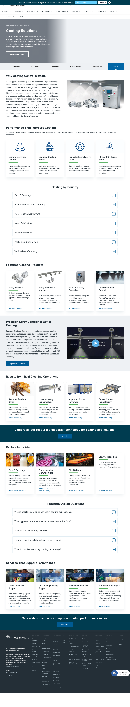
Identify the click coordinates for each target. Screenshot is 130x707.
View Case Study (15, 418)
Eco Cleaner (46, 11)
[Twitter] (11, 643)
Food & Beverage (46, 648)
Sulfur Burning (57, 686)
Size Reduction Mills (74, 659)
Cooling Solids (56, 652)
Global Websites (110, 654)
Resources (87, 11)
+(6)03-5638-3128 (12, 672)
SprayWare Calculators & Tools (98, 651)
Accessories (35, 667)
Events (108, 648)
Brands (34, 670)
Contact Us (65, 625)
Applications (31, 11)
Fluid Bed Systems (74, 646)
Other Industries (46, 684)
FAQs (115, 66)
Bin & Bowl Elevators (74, 638)
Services (75, 11)
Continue (102, 3)
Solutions (55, 66)
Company (100, 11)
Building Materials (46, 657)
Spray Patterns (99, 662)
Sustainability (110, 645)
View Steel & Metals (76, 491)
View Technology (106, 308)
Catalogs (97, 643)
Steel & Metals (45, 651)
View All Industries (106, 491)
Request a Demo (86, 642)
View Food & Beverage (18, 491)
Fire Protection (56, 671)
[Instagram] (21, 643)
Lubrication (56, 677)
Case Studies (75, 66)
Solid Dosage (61, 11)
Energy (43, 665)
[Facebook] (18, 643)
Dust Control (56, 668)
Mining (43, 668)
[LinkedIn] (14, 643)
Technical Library (100, 646)
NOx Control (56, 680)
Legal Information (11, 676)
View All (65, 436)
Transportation (45, 681)
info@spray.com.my (12, 666)
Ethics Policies (109, 642)
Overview (16, 66)
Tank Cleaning (36, 646)
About (107, 638)
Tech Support (85, 668)
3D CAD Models (99, 656)
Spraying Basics (99, 659)
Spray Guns (35, 659)
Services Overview (86, 638)
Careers (108, 651)
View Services (14, 606)
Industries (17, 11)
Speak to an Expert (17, 54)
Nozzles (34, 643)
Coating (55, 660)
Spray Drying (56, 683)
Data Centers (45, 654)
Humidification (56, 674)
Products (5, 11)
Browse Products (15, 308)
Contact (112, 11)
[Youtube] (7, 643)
